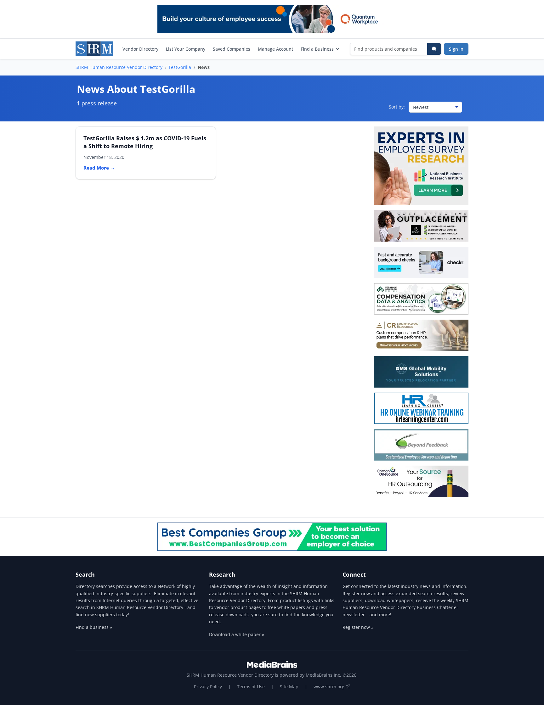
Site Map (289, 687)
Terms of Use (251, 687)
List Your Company (185, 49)
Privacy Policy (208, 687)
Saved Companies (231, 49)
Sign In (456, 49)
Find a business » (94, 627)
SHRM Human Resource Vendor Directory (119, 67)
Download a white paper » (236, 634)
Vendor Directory (140, 49)
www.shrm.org (330, 687)
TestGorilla (179, 67)
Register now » (358, 627)
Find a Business (317, 49)
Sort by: (397, 107)
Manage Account (275, 49)
